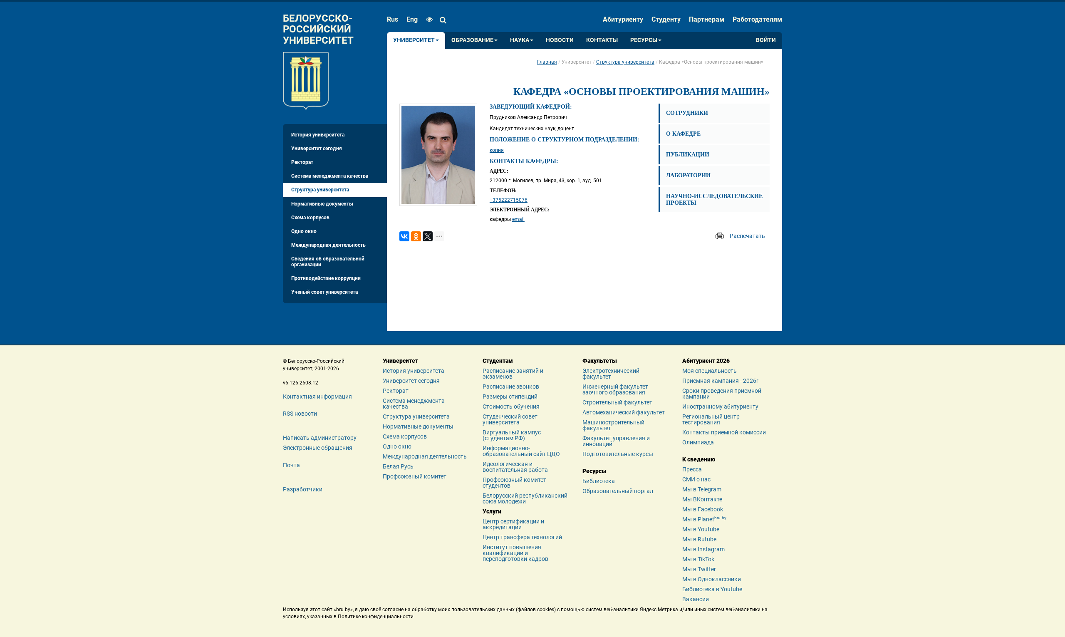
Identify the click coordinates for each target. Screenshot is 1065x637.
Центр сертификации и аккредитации (513, 524)
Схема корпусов (310, 218)
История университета (317, 135)
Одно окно (304, 231)
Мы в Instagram (703, 549)
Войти (766, 40)
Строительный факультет (617, 402)
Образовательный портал (617, 491)
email (518, 219)
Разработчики (302, 489)
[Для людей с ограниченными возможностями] (427, 19)
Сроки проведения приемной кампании (721, 393)
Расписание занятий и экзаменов (513, 373)
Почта (291, 465)
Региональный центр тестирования (711, 419)
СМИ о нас (696, 479)
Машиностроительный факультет (613, 425)
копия (497, 150)
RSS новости (300, 413)
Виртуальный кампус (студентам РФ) (512, 435)
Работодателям (757, 19)
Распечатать (747, 236)
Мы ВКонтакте (702, 499)
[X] (428, 236)
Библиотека (598, 481)
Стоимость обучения (511, 406)
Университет (414, 40)
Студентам (498, 361)
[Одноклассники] (416, 236)
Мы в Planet (704, 519)
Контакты (602, 40)
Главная (547, 62)
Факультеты (599, 361)
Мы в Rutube (699, 539)
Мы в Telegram (701, 489)
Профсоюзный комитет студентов (514, 482)
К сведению (698, 459)
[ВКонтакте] (404, 236)
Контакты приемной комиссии (724, 432)
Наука (519, 40)
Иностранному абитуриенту (720, 406)
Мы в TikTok (698, 559)
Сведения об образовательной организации (327, 261)
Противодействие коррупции (326, 278)
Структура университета (320, 190)
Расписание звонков (511, 386)
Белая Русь (398, 466)
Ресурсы (643, 40)
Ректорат (302, 162)
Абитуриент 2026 (706, 361)
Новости (560, 40)
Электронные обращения (317, 448)
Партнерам (706, 19)
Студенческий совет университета (510, 419)
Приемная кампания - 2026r (720, 381)
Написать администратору (320, 438)
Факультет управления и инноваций (616, 441)
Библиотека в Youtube (712, 589)
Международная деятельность (328, 245)
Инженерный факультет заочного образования (615, 389)
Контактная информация (317, 396)
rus (392, 19)
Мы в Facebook (702, 509)
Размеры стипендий (510, 396)
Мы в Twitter (699, 569)
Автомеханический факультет (623, 412)
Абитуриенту (623, 19)
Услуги (492, 511)
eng (412, 19)
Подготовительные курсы (617, 454)
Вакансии (695, 599)
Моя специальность (709, 371)
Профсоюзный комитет (414, 476)
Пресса (692, 469)
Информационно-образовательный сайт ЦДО (521, 451)
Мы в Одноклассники (711, 579)
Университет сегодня (316, 148)
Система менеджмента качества (329, 176)
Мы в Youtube (700, 529)
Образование (472, 40)
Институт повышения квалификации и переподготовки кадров (515, 553)
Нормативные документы (322, 204)
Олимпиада (698, 442)
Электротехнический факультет (610, 373)
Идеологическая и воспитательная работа (515, 467)
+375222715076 (509, 200)
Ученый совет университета (324, 292)
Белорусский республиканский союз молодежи (525, 498)
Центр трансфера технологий (522, 537)
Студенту (666, 19)
